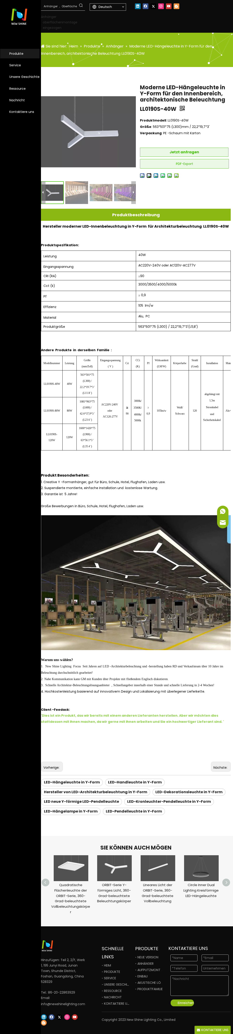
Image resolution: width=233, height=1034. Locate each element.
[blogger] (176, 6)
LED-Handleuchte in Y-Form (135, 782)
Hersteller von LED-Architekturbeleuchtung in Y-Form (95, 792)
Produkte (16, 53)
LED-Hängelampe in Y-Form (71, 811)
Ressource (17, 88)
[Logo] (57, 946)
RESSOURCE (113, 991)
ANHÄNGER (145, 963)
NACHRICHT (113, 997)
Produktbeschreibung (136, 215)
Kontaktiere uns (21, 111)
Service (15, 65)
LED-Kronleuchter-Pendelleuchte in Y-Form (169, 801)
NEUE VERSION (147, 957)
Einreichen (186, 1003)
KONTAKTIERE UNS (117, 1003)
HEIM (107, 965)
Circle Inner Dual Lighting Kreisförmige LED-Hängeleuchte (201, 890)
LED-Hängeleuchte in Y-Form (72, 782)
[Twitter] (153, 6)
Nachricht (17, 100)
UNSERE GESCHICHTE (119, 984)
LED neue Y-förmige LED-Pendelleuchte (81, 801)
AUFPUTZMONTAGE (152, 970)
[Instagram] (161, 6)
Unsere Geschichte (24, 77)
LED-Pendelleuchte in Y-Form (134, 811)
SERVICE (110, 978)
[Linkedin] (138, 6)
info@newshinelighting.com (63, 1004)
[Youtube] (169, 6)
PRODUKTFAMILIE (150, 989)
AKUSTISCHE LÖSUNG (153, 982)
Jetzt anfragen (184, 152)
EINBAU (142, 976)
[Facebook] (145, 6)
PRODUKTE (112, 971)
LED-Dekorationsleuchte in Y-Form (189, 792)
